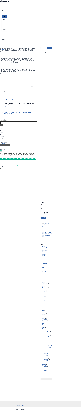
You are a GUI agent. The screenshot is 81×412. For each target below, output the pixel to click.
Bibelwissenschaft (46, 330)
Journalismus (44, 313)
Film (44, 296)
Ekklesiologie (44, 291)
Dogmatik (47, 361)
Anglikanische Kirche (45, 283)
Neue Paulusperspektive (5, 113)
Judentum (43, 314)
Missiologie (47, 355)
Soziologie (43, 327)
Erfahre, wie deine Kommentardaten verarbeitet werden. (26, 147)
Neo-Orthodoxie (49, 347)
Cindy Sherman (14, 106)
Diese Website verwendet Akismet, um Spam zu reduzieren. (9, 147)
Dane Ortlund (44, 251)
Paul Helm (43, 266)
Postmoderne (11, 98)
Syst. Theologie (46, 359)
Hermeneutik (44, 309)
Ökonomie (45, 369)
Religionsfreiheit (22, 98)
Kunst (6, 106)
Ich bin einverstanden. (4, 142)
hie (2, 49)
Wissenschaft (44, 365)
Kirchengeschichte (48, 338)
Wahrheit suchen (44, 272)
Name (41, 204)
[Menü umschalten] (4, 16)
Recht (43, 323)
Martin (1, 150)
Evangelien (48, 335)
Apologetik (47, 360)
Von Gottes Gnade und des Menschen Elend (26, 103)
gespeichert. (14, 140)
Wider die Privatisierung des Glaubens (25, 110)
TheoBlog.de (4, 1)
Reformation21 (44, 267)
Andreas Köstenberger (45, 247)
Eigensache (43, 290)
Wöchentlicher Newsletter (44, 212)
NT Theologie (11, 113)
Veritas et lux (44, 271)
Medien (43, 315)
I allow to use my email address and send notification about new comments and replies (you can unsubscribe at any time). (17, 126)
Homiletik (47, 354)
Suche (41, 46)
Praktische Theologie (46, 353)
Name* (1, 130)
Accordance (43, 246)
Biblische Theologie (44, 287)
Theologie (7, 46)
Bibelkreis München (44, 250)
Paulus (8, 112)
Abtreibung (43, 279)
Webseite (1, 138)
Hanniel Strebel (44, 254)
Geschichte (45, 366)
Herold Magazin (44, 255)
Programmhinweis (44, 320)
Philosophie (43, 318)
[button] (6, 13)
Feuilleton (43, 294)
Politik (44, 305)
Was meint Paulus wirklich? (7, 110)
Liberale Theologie (49, 345)
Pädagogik (45, 370)
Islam (43, 310)
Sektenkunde (45, 358)
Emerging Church (7, 98)
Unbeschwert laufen (45, 270)
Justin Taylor (44, 258)
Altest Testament (48, 331)
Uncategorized (44, 364)
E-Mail (41, 208)
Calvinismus (47, 350)
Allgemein (43, 282)
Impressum (19, 404)
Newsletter (43, 317)
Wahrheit (13, 99)
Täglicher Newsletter (44, 213)
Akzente (3, 98)
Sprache (43, 328)
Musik (44, 300)
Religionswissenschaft (45, 324)
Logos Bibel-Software (45, 262)
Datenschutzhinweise (20, 405)
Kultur (5, 46)
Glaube (30, 112)
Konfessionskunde (46, 349)
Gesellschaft (11, 46)
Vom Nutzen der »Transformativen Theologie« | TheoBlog (9, 165)
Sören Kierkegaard (9, 99)
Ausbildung (43, 286)
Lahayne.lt (43, 259)
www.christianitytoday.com (14, 73)
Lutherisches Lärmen (45, 263)
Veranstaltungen (46, 301)
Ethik (19, 98)
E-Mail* (1, 134)
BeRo (43, 235)
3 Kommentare (18, 46)
